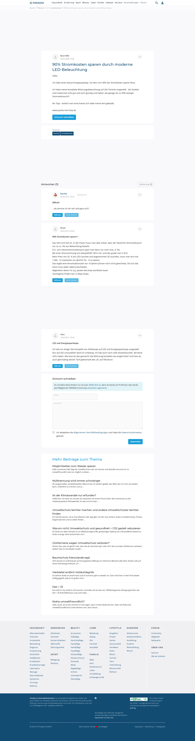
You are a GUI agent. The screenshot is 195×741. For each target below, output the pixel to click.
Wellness (33, 686)
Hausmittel (34, 654)
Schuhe (74, 672)
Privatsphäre (160, 726)
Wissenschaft (115, 668)
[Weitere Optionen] (140, 57)
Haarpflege (75, 644)
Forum (143, 3)
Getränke (55, 637)
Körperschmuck (77, 658)
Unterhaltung (115, 665)
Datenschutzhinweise (132, 432)
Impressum (139, 726)
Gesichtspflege (77, 640)
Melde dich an (95, 385)
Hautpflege (75, 651)
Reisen (112, 654)
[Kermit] (56, 194)
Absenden (135, 441)
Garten (112, 640)
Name (56, 395)
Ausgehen (113, 633)
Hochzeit (93, 644)
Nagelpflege (76, 668)
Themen (40, 8)
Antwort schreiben (64, 117)
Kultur (112, 651)
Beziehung (94, 633)
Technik (112, 658)
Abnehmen (55, 633)
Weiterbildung (133, 647)
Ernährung (69, 3)
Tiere (111, 661)
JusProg (133, 708)
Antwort (58, 403)
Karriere (118, 3)
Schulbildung (95, 674)
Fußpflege (75, 637)
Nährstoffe (55, 644)
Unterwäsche (76, 675)
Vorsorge (34, 682)
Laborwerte (35, 668)
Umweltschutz (55, 8)
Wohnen (113, 672)
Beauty (85, 3)
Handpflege (76, 647)
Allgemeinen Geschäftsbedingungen (91, 432)
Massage (33, 672)
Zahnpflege (75, 679)
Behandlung (35, 644)
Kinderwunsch (96, 667)
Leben (92, 670)
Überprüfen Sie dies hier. (104, 718)
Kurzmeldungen (131, 3)
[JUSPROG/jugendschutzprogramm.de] (139, 699)
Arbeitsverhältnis (134, 637)
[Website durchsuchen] (157, 3)
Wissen (130, 651)
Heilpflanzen (35, 658)
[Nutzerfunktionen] (162, 3)
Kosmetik (75, 661)
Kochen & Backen (58, 640)
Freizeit (112, 637)
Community (156, 633)
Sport (78, 3)
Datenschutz (149, 726)
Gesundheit (57, 3)
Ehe (91, 640)
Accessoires (76, 633)
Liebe (93, 3)
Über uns (157, 647)
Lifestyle (109, 3)
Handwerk (113, 647)
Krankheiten (35, 661)
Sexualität (94, 647)
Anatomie (34, 637)
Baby (92, 659)
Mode (73, 665)
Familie (100, 3)
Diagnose (34, 647)
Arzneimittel (35, 640)
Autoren (154, 652)
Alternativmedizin (37, 633)
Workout (54, 663)
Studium (130, 644)
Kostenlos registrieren (97, 388)
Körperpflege (76, 654)
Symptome (34, 679)
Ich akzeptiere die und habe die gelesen (99, 434)
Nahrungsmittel (57, 647)
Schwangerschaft (97, 677)
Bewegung (55, 659)
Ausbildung (131, 640)
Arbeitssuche (132, 633)
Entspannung (35, 651)
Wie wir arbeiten (158, 656)
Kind (91, 663)
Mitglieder (155, 637)
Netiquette (155, 640)
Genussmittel (115, 644)
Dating (92, 637)
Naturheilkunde (36, 675)
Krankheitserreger (37, 665)
